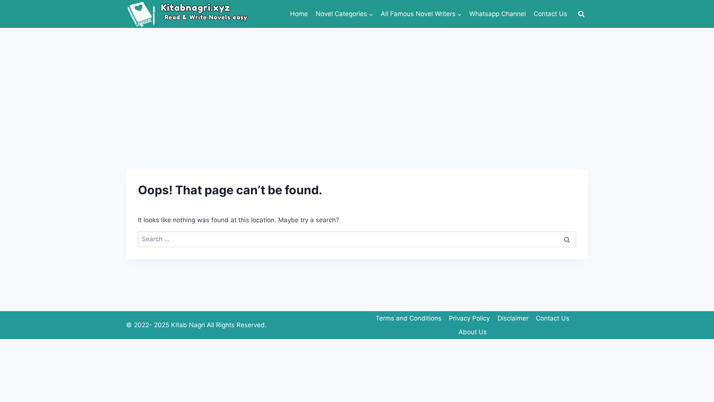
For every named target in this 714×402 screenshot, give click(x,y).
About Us (473, 332)
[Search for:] (357, 239)
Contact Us (550, 13)
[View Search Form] (581, 14)
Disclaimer (513, 318)
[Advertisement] (357, 84)
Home (299, 13)
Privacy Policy (469, 318)
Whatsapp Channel (497, 13)
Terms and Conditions (408, 318)
